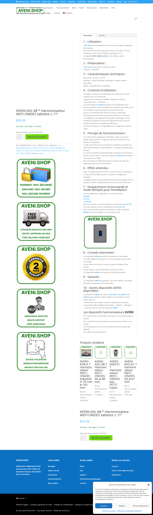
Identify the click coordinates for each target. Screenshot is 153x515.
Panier (81, 8)
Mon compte (92, 8)
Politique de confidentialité (63, 505)
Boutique (51, 466)
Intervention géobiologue (90, 479)
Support (83, 475)
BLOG (74, 8)
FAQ (81, 470)
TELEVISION (110, 2)
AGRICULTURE (46, 2)
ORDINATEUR (81, 2)
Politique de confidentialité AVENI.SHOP (129, 511)
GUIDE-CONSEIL (35, 8)
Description (87, 35)
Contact (57, 13)
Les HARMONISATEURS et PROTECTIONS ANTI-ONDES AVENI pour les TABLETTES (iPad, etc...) (40, 148)
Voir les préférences (140, 506)
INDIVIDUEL (71, 2)
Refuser (122, 506)
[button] (148, 485)
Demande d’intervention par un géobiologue (33, 13)
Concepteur (48, 8)
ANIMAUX (55, 2)
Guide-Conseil (53, 470)
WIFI (125, 2)
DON (113, 8)
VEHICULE (119, 2)
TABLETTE (102, 2)
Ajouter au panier (37, 136)
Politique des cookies (109, 511)
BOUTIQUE (20, 8)
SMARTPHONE (92, 2)
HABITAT (63, 2)
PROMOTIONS (35, 2)
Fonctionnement (62, 8)
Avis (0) (102, 35)
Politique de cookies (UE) (84, 505)
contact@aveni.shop (125, 470)
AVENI (41, 153)
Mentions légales (22, 505)
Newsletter (104, 8)
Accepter (103, 506)
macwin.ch (66, 511)
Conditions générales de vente (41, 505)
